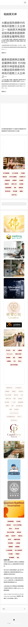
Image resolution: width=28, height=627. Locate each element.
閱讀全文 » (4, 53)
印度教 (10, 39)
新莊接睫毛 (10, 543)
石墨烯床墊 (7, 180)
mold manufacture (14, 413)
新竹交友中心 (14, 420)
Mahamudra (9, 354)
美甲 (12, 405)
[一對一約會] (14, 249)
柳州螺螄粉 (11, 557)
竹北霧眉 (15, 129)
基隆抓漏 (21, 187)
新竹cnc (19, 416)
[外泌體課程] (14, 163)
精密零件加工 (10, 387)
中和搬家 (23, 173)
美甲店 (9, 539)
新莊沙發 (16, 395)
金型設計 (20, 398)
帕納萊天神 (21, 39)
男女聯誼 (18, 521)
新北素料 (16, 409)
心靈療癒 (20, 350)
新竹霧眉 (4, 129)
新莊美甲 (13, 131)
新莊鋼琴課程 (11, 521)
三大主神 (4, 39)
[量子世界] (14, 509)
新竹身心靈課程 (13, 176)
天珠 (14, 361)
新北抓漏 (7, 402)
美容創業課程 (8, 187)
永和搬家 (21, 180)
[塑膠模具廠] (14, 288)
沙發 (22, 395)
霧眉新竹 (10, 129)
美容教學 (14, 180)
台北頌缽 (17, 131)
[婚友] (14, 310)
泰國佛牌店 (7, 81)
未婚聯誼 (9, 361)
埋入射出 (8, 350)
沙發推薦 (18, 543)
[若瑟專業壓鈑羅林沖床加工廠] (14, 325)
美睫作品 (20, 535)
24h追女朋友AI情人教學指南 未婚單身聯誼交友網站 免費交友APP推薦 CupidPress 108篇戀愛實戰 (14, 588)
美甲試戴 (15, 191)
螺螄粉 (21, 191)
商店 (14, 350)
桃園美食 (7, 184)
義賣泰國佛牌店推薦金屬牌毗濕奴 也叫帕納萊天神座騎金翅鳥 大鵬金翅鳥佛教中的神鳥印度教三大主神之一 (13, 68)
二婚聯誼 (20, 357)
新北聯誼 (11, 553)
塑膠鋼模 (11, 546)
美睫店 (7, 405)
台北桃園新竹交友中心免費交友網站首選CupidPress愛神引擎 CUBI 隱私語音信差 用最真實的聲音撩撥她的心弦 (13, 580)
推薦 (4, 41)
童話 (14, 357)
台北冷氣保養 (15, 173)
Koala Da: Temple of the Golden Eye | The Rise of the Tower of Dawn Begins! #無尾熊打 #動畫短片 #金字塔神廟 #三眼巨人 (14, 596)
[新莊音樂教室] (14, 449)
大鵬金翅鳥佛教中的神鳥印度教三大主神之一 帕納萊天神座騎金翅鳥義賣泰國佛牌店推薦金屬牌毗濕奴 (13, 29)
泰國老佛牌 (20, 402)
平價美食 (17, 553)
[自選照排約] (14, 268)
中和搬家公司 (22, 176)
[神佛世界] (14, 223)
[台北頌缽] (14, 490)
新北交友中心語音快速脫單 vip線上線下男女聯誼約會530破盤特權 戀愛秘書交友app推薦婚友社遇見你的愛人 (14, 572)
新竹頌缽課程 (6, 173)
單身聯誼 (8, 357)
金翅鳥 (18, 81)
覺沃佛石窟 (7, 191)
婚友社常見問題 (14, 364)
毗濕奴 (7, 41)
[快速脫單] (14, 338)
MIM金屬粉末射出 (11, 416)
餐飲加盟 (5, 176)
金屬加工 (14, 391)
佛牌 (14, 398)
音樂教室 (7, 391)
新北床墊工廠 (19, 405)
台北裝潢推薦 (9, 550)
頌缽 (15, 187)
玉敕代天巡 (14, 194)
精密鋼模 (17, 546)
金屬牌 (21, 41)
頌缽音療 (19, 532)
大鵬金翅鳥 (15, 39)
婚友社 (19, 361)
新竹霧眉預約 (21, 129)
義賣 (18, 41)
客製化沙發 (14, 184)
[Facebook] (14, 619)
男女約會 (17, 528)
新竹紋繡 (8, 131)
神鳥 (15, 41)
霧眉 (7, 129)
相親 (11, 409)
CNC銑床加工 (18, 387)
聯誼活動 (9, 525)
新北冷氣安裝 (8, 395)
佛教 (7, 39)
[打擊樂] (14, 237)
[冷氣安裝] (14, 469)
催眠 (18, 557)
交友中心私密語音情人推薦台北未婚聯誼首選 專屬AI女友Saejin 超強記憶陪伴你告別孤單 (14, 564)
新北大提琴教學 (18, 550)
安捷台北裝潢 (18, 354)
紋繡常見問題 (17, 539)
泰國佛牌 (12, 41)
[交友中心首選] (14, 431)
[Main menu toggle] (25, 2)
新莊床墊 (21, 391)
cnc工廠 (13, 402)
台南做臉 (21, 184)
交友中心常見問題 (17, 525)
